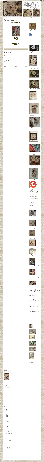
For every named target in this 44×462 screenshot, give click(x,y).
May (6, 427)
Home (16, 66)
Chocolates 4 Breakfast (8, 384)
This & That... (7, 432)
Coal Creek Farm (7, 385)
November (7, 420)
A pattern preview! (8, 448)
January (7, 451)
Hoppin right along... (8, 440)
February (7, 431)
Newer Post (5, 66)
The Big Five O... (8, 434)
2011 (5, 416)
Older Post (26, 66)
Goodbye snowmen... (8, 441)
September (7, 422)
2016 (5, 410)
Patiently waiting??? (8, 439)
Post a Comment (7, 64)
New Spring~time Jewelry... (9, 433)
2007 (6, 455)
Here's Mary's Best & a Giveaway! (10, 447)
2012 (5, 415)
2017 (5, 409)
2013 (5, 414)
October (7, 421)
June (6, 426)
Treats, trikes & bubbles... (9, 446)
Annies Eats (6, 382)
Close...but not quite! (8, 449)
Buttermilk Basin (7, 383)
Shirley (6, 60)
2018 (5, 408)
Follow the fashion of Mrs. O (8, 386)
